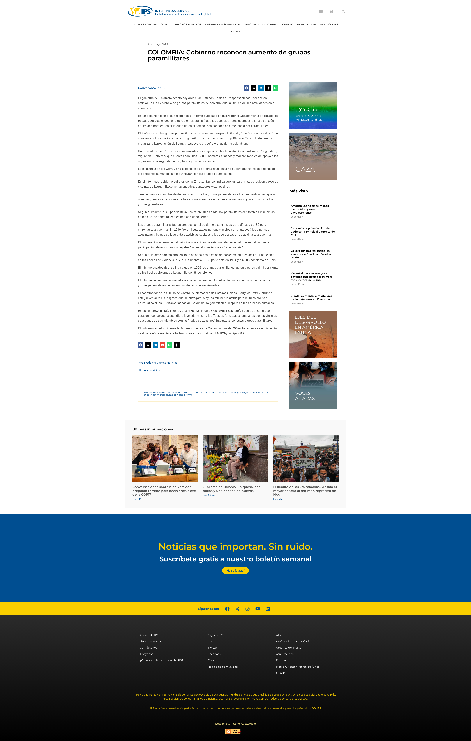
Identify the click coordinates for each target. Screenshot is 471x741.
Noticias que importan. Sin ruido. (235, 546)
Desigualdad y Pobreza (261, 24)
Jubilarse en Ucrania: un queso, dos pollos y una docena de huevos (231, 488)
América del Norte (288, 647)
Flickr (212, 660)
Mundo (281, 673)
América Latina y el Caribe (294, 641)
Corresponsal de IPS (152, 88)
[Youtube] (257, 609)
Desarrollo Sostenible (222, 24)
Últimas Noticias (145, 24)
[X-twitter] (237, 609)
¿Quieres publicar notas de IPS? (161, 660)
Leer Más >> (297, 216)
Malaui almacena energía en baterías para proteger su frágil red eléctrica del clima (312, 277)
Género (287, 24)
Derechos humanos (186, 24)
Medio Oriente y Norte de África (298, 666)
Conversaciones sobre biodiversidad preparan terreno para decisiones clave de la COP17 (164, 490)
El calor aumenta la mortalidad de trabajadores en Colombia (312, 297)
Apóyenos (146, 654)
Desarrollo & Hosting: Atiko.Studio (235, 723)
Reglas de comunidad (223, 666)
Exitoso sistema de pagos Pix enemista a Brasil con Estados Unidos (311, 254)
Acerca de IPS (149, 635)
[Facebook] (227, 609)
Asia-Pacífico (285, 654)
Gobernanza (306, 24)
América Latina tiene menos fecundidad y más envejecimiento (310, 209)
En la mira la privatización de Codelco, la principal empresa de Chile (313, 232)
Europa (281, 660)
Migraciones (329, 24)
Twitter (213, 647)
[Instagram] (247, 609)
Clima (165, 24)
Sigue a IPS (216, 635)
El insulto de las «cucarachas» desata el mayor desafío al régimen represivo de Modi (305, 490)
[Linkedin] (267, 609)
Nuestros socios (151, 641)
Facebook (214, 654)
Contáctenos (148, 647)
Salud (235, 31)
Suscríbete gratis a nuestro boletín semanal (235, 559)
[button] (343, 11)
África (280, 635)
